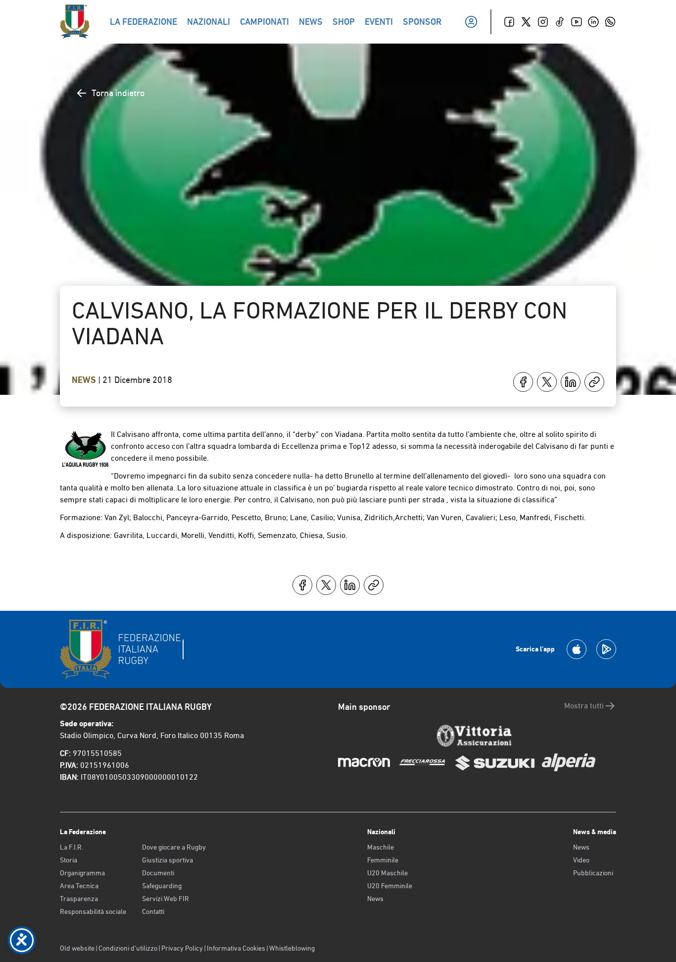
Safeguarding (162, 886)
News (85, 379)
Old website (77, 948)
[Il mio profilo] (471, 21)
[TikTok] (560, 22)
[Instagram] (543, 22)
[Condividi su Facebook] (523, 382)
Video (581, 860)
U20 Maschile (387, 873)
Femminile (382, 860)
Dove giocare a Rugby (174, 847)
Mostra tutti (584, 705)
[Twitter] (526, 22)
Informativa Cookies (236, 948)
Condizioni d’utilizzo (127, 948)
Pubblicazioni (593, 873)
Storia (68, 860)
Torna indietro (118, 93)
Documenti (158, 873)
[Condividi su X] (547, 382)
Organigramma (82, 873)
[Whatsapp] (610, 22)
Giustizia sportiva (167, 860)
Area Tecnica (79, 886)
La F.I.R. (71, 847)
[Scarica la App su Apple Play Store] (576, 649)
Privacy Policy (182, 948)
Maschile (380, 847)
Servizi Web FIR (165, 899)
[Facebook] (509, 22)
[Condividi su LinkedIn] (570, 382)
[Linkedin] (593, 22)
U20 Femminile (389, 886)
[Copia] (594, 382)
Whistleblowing (292, 948)
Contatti (153, 911)
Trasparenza (79, 899)
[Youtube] (576, 22)
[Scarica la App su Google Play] (606, 649)
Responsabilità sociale (93, 911)
